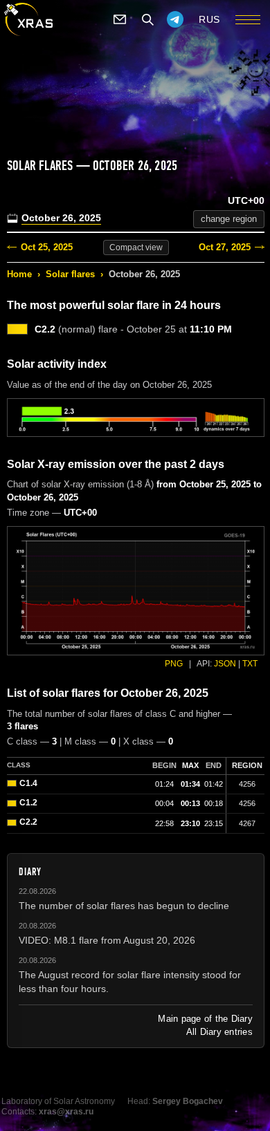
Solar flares (70, 274)
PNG (174, 664)
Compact (136, 247)
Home (19, 274)
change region (229, 219)
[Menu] (248, 19)
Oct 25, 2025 (47, 247)
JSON (225, 664)
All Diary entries (219, 1032)
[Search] (147, 19)
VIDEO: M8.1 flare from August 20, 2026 (107, 940)
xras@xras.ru (66, 1111)
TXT (250, 664)
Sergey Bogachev (187, 1101)
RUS (209, 19)
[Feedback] (120, 19)
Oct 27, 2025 (225, 247)
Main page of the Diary (205, 1018)
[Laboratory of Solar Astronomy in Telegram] (175, 19)
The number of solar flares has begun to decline (124, 905)
